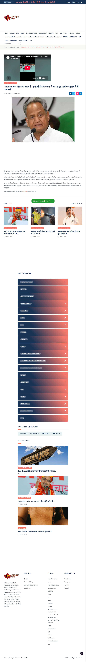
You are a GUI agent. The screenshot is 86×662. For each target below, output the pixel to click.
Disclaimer (27, 588)
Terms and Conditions (31, 585)
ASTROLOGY (73, 36)
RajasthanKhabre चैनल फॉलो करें (43, 201)
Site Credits (24, 658)
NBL (80, 36)
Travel (65, 33)
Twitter (66, 585)
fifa (31, 40)
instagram (36, 433)
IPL (61, 33)
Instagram (67, 582)
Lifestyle (51, 33)
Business (71, 33)
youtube (58, 433)
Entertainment (43, 33)
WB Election (13, 40)
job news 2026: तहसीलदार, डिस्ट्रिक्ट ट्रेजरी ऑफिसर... (37, 471)
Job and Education (31, 33)
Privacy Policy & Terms (11, 658)
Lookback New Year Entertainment (33, 36)
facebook (24, 433)
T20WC (78, 33)
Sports (22, 33)
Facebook (67, 579)
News (56, 33)
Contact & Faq (28, 582)
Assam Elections (23, 40)
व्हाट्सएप (24, 191)
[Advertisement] (56, 17)
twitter (47, 433)
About (26, 579)
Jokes (6, 40)
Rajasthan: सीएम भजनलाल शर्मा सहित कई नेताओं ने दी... (36, 501)
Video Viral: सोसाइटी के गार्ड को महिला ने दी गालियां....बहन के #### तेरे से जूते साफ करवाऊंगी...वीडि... (41, 2)
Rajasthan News (14, 33)
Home (6, 33)
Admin (9, 93)
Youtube (66, 588)
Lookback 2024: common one (13, 36)
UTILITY (65, 36)
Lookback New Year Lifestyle (53, 36)
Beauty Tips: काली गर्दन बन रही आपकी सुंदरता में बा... (35, 531)
